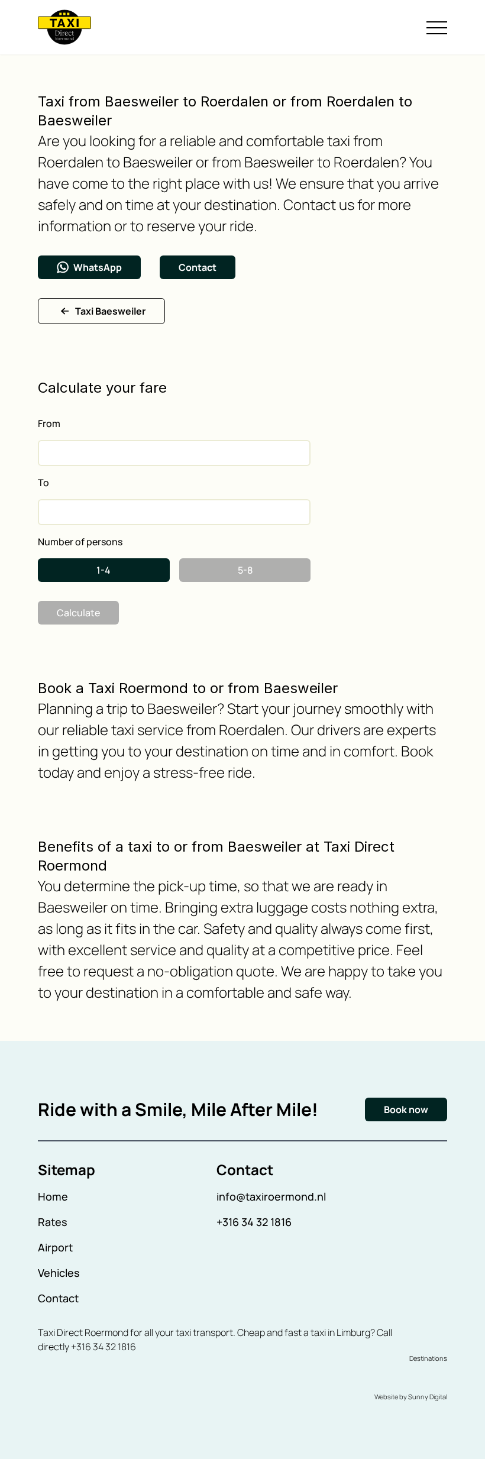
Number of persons (80, 541)
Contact (197, 267)
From (49, 423)
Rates (52, 1222)
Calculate (78, 612)
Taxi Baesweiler (110, 311)
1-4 (103, 570)
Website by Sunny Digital (410, 1396)
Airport (55, 1247)
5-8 (245, 570)
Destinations (428, 1358)
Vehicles (59, 1273)
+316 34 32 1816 (254, 1222)
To (43, 482)
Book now (406, 1109)
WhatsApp (97, 267)
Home (53, 1196)
